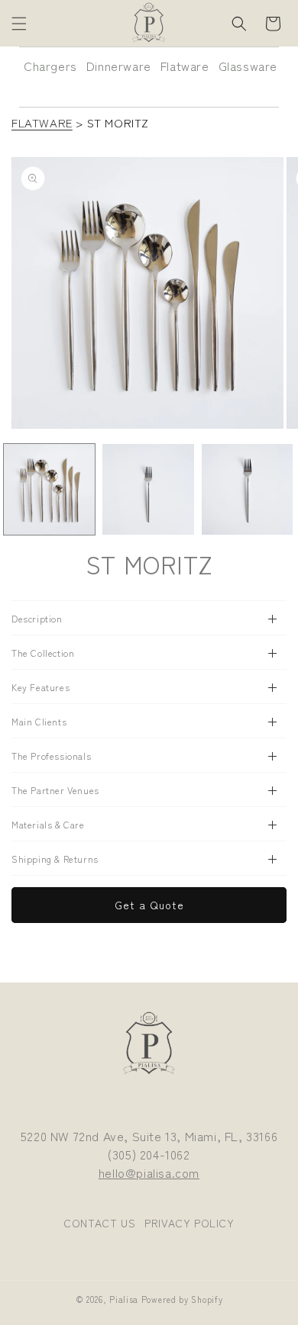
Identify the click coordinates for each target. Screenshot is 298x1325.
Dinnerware (118, 65)
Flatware (184, 65)
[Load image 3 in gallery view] (247, 489)
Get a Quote (149, 904)
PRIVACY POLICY (189, 1222)
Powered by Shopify (182, 1299)
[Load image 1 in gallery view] (49, 489)
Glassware (248, 65)
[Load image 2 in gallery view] (147, 489)
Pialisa (123, 1299)
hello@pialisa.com (149, 1172)
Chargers (50, 65)
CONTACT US (99, 1222)
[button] (19, 23)
